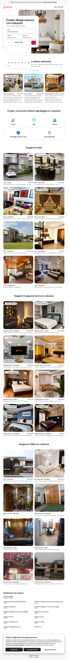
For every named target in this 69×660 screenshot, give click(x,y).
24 (9, 63)
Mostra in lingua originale (50, 2)
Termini (37, 657)
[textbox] (13, 37)
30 (28, 63)
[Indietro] (30, 70)
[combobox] (21, 32)
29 (25, 63)
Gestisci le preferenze (50, 649)
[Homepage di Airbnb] (7, 7)
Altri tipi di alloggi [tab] (8, 596)
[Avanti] (37, 70)
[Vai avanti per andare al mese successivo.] (28, 42)
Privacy (31, 657)
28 (22, 63)
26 (15, 63)
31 (9, 66)
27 (18, 63)
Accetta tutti (14, 649)
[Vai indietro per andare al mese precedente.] (9, 42)
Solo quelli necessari (32, 649)
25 (12, 63)
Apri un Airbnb (58, 7)
